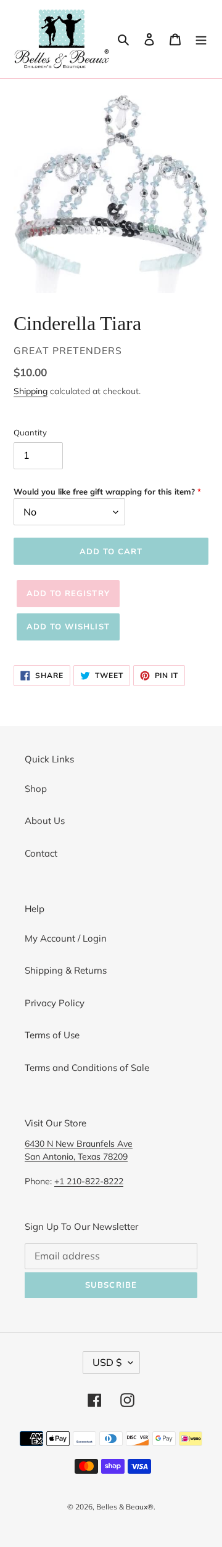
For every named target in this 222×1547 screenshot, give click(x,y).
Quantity (30, 432)
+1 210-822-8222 (88, 1181)
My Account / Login (66, 938)
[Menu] (201, 39)
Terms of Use (52, 1035)
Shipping (30, 391)
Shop (36, 788)
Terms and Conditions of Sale (87, 1067)
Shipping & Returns (66, 970)
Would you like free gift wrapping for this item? (104, 491)
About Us (45, 820)
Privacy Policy (54, 1003)
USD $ (107, 1362)
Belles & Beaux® (125, 1506)
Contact (41, 853)
